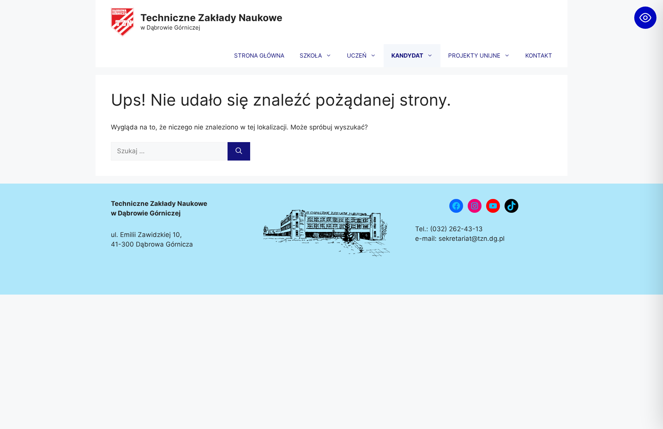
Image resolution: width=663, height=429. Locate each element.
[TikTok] (511, 206)
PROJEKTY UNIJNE (474, 55)
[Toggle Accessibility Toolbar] (645, 18)
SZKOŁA (311, 55)
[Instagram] (475, 206)
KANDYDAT (407, 55)
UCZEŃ (356, 55)
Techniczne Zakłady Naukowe (211, 17)
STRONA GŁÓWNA (259, 55)
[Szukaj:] (169, 151)
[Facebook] (456, 206)
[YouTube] (493, 206)
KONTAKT (538, 55)
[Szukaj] (239, 151)
